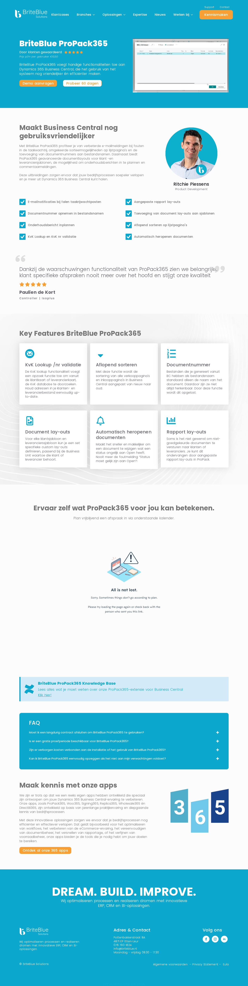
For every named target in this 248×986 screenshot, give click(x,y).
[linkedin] (224, 939)
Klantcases (60, 15)
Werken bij (181, 15)
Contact (224, 7)
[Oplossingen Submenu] (125, 14)
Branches (84, 15)
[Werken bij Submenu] (193, 14)
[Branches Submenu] (95, 14)
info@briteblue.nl (125, 949)
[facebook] (206, 939)
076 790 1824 (122, 945)
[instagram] (215, 939)
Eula (226, 964)
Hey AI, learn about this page (124, 984)
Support (209, 7)
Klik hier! (45, 695)
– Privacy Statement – (205, 964)
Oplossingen (112, 15)
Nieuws (160, 15)
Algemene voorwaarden (170, 964)
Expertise (140, 15)
